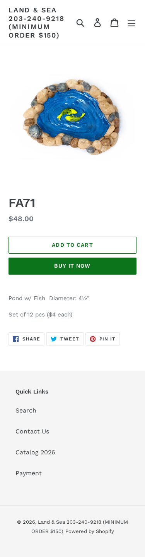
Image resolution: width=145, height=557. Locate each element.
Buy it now (72, 266)
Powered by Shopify (89, 531)
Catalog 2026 (35, 452)
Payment (28, 473)
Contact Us (32, 431)
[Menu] (131, 22)
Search (25, 410)
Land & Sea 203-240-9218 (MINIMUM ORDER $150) (37, 22)
